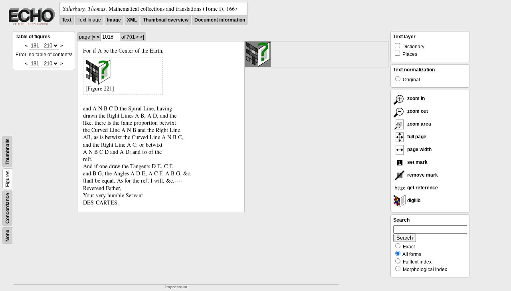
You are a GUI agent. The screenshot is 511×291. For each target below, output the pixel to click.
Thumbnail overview (165, 20)
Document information (219, 20)
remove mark (422, 175)
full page (416, 137)
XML (132, 20)
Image (114, 20)
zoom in (415, 98)
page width (419, 149)
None (7, 236)
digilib (413, 200)
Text (66, 20)
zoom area (418, 124)
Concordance (7, 208)
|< (93, 37)
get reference (422, 188)
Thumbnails (7, 151)
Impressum (176, 287)
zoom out (417, 111)
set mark (417, 162)
